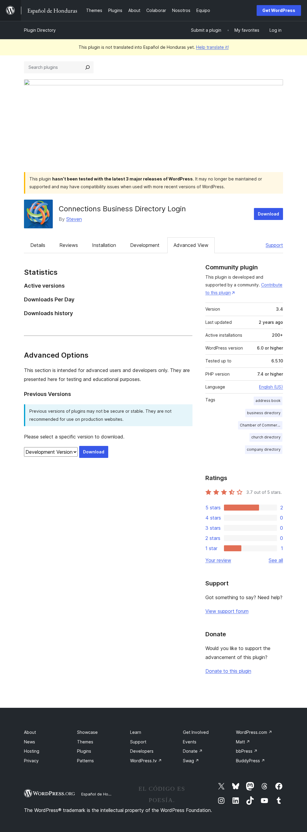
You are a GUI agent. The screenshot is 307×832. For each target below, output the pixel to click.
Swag (191, 760)
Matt (243, 741)
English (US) (271, 386)
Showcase (87, 732)
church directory (266, 437)
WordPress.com (254, 732)
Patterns (85, 760)
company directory (264, 449)
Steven (74, 219)
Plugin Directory (40, 30)
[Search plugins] (88, 67)
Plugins (84, 751)
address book (268, 400)
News (29, 741)
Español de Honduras (101, 794)
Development (144, 245)
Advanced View (191, 245)
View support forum (227, 611)
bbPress (247, 751)
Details (37, 245)
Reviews (68, 245)
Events (189, 741)
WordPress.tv (146, 760)
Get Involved (196, 732)
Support (274, 245)
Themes (85, 741)
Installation (104, 245)
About (30, 732)
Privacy (31, 760)
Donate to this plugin (228, 671)
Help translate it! (212, 47)
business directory (264, 413)
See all (276, 560)
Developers (142, 751)
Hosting (31, 751)
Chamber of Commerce (261, 425)
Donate (193, 751)
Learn (135, 732)
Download (268, 213)
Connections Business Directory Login (122, 208)
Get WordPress (278, 10)
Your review (218, 560)
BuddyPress (250, 760)
